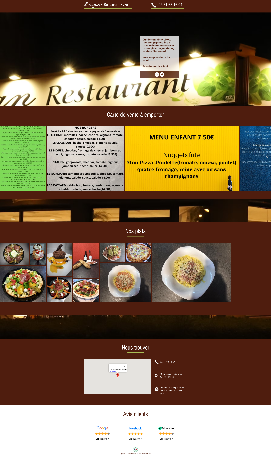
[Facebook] (162, 74)
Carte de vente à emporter (135, 114)
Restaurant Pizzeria (117, 4)
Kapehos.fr (134, 454)
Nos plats (135, 231)
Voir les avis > (102, 438)
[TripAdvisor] (157, 74)
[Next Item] (267, 158)
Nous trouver (135, 347)
